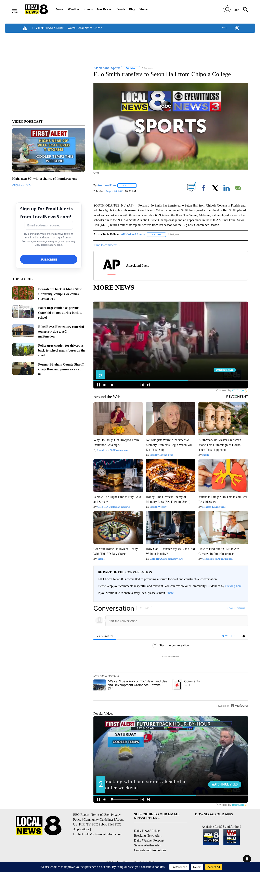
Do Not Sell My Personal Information (97, 834)
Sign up (241, 608)
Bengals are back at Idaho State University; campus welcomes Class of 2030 (60, 294)
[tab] (104, 636)
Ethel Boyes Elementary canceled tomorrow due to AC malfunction (61, 331)
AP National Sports (133, 234)
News (59, 9)
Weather (73, 9)
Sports (88, 9)
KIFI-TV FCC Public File (96, 824)
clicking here (233, 586)
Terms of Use (100, 814)
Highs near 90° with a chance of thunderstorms (44, 178)
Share (143, 9)
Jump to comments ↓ (106, 245)
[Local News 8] (37, 9)
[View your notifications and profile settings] (244, 636)
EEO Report (81, 814)
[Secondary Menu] (17, 9)
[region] (170, 657)
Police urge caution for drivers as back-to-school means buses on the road (61, 350)
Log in (231, 608)
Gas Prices (104, 9)
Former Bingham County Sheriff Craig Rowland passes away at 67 (60, 369)
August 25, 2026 (21, 184)
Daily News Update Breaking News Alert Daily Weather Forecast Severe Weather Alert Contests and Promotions (150, 840)
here (171, 593)
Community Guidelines (98, 819)
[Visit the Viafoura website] (239, 705)
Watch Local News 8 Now (84, 28)
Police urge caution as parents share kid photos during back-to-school (60, 312)
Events (120, 9)
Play (132, 9)
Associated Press (106, 185)
